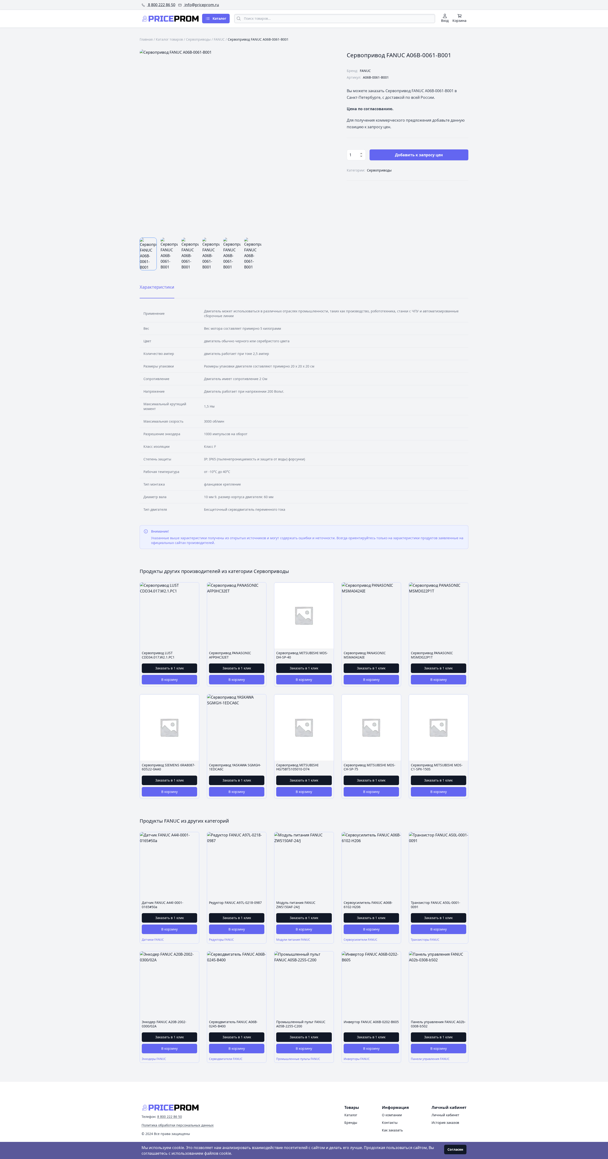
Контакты (390, 1122)
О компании (392, 1115)
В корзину (169, 679)
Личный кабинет (445, 1115)
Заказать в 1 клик (169, 668)
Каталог (350, 1115)
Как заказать (392, 1130)
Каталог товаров (169, 39)
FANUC (219, 39)
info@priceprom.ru (201, 4)
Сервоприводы (198, 39)
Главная (146, 39)
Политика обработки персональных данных (178, 1125)
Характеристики (157, 287)
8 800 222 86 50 (161, 4)
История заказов (445, 1122)
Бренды (350, 1122)
